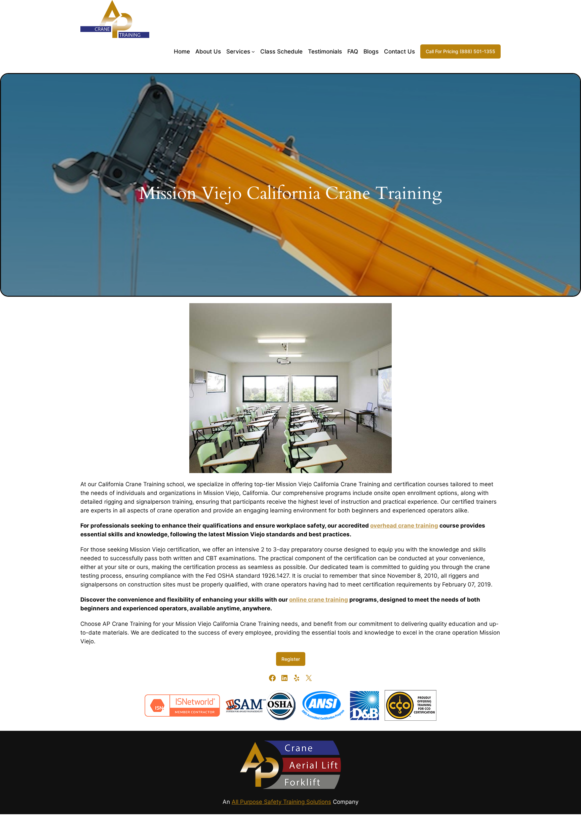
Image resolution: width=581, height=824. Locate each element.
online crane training (318, 599)
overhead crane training (404, 525)
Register (290, 659)
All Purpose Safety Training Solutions (281, 801)
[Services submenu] (253, 51)
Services (238, 51)
